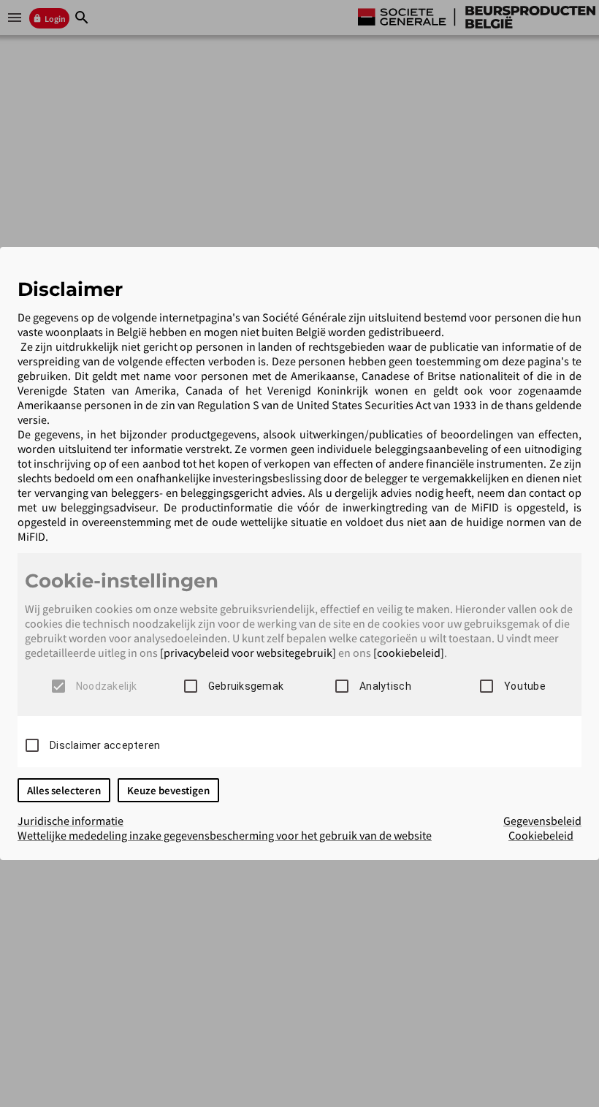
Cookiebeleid (540, 835)
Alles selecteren (64, 790)
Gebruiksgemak (245, 686)
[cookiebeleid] (408, 652)
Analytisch (385, 686)
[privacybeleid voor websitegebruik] (248, 652)
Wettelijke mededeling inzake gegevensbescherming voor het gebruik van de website (225, 835)
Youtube (525, 686)
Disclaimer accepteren (105, 745)
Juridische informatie (70, 820)
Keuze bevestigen (168, 790)
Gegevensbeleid (542, 820)
